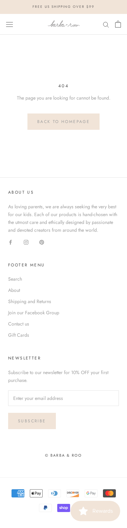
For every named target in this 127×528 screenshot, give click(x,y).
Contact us (18, 323)
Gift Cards (18, 335)
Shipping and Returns (29, 301)
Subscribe (32, 421)
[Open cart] (118, 24)
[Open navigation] (9, 24)
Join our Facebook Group (33, 312)
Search (15, 279)
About (14, 290)
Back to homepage (63, 122)
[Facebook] (10, 242)
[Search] (106, 24)
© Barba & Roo (63, 455)
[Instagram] (26, 242)
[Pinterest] (41, 242)
